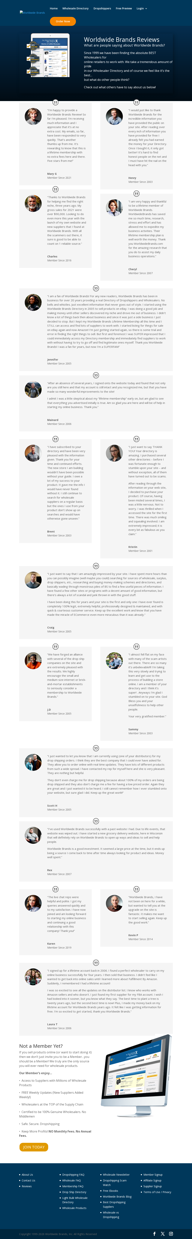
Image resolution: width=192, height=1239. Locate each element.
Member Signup (153, 1174)
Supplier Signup (152, 1186)
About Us (27, 1174)
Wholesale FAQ (71, 1180)
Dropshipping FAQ (73, 1174)
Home (54, 8)
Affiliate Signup (152, 1180)
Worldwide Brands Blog (117, 1196)
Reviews (27, 1186)
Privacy (167, 1192)
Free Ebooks (110, 1190)
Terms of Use (151, 1192)
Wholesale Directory (75, 8)
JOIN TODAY (33, 1147)
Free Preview (124, 8)
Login (140, 8)
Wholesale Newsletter (116, 1174)
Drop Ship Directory (74, 1192)
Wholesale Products (74, 1208)
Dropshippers (102, 8)
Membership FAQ (72, 1186)
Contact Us (28, 1180)
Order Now (63, 21)
